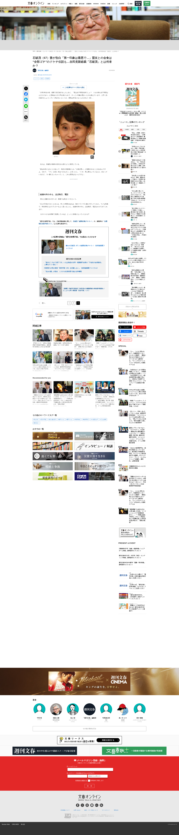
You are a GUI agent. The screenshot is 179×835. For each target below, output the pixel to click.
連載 (76, 3)
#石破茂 (47, 78)
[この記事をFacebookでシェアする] (26, 94)
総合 (136, 126)
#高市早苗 (43, 419)
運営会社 (116, 810)
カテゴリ (63, 3)
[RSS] (101, 805)
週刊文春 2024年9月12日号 (45, 75)
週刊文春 (81, 3)
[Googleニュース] (92, 805)
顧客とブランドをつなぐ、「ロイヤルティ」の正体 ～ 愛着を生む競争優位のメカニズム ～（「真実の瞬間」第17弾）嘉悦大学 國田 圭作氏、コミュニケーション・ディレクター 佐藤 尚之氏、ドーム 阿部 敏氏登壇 (104, 401)
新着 (49, 3)
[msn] (96, 805)
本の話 (23, 824)
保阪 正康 (135, 171)
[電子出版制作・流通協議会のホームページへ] (67, 816)
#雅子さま (61, 419)
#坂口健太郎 (52, 419)
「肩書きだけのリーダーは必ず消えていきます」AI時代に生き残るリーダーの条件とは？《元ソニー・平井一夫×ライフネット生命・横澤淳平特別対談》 (42, 399)
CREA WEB (15, 824)
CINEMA (103, 3)
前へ (43, 303)
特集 (70, 3)
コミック (114, 3)
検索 (131, 3)
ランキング (55, 3)
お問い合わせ (77, 810)
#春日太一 (36, 423)
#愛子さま (69, 419)
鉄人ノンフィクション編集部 (139, 300)
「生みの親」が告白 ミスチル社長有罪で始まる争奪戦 (63, 271)
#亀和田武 (86, 419)
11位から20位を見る (132, 306)
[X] (82, 805)
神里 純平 (135, 204)
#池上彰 (35, 419)
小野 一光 (135, 219)
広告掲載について (65, 810)
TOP (34, 51)
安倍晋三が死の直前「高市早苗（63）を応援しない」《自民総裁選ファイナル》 (71, 268)
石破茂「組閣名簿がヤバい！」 (83, 221)
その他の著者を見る (89, 728)
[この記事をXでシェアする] (26, 89)
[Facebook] (77, 805)
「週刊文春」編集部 (43, 70)
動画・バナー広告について (91, 810)
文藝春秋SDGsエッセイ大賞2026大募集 (82, 396)
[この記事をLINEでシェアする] (26, 106)
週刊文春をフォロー (103, 316)
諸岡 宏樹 (135, 254)
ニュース (45, 51)
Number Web (6, 824)
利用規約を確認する (81, 780)
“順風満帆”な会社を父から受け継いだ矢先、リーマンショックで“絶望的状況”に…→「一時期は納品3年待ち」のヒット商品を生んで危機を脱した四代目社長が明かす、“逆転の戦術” (63, 400)
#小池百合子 (94, 419)
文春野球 (121, 3)
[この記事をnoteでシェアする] (25, 112)
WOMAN (96, 3)
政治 (42, 78)
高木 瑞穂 (135, 142)
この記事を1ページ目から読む (75, 87)
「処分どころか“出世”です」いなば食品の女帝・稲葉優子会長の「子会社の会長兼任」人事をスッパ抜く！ (73, 263)
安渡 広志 (132, 266)
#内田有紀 (77, 419)
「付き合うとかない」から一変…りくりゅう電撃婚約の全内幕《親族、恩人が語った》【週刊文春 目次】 (132, 113)
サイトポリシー (106, 810)
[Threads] (87, 805)
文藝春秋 (88, 3)
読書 (108, 3)
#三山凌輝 (103, 419)
